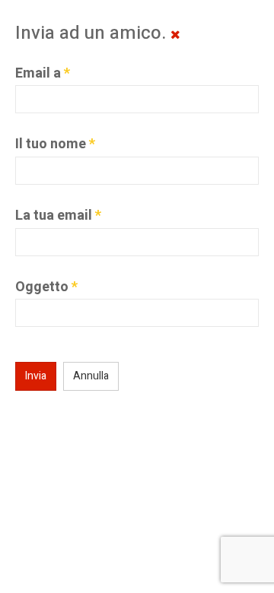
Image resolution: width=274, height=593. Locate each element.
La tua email (58, 216)
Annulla (91, 376)
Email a (42, 73)
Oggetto (46, 287)
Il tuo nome (55, 144)
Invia (35, 376)
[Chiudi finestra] (175, 35)
